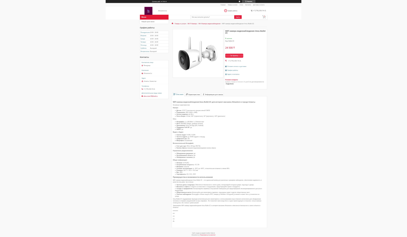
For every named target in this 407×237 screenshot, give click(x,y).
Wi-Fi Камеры (192, 23)
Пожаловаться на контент (208, 235)
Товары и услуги (232, 5)
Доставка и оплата (258, 5)
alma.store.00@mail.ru (151, 96)
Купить (235, 56)
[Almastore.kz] (148, 11)
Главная (223, 5)
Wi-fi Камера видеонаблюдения (209, 23)
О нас (241, 5)
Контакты (248, 5)
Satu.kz (213, 233)
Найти (238, 17)
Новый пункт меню (148, 21)
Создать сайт (156, 1)
